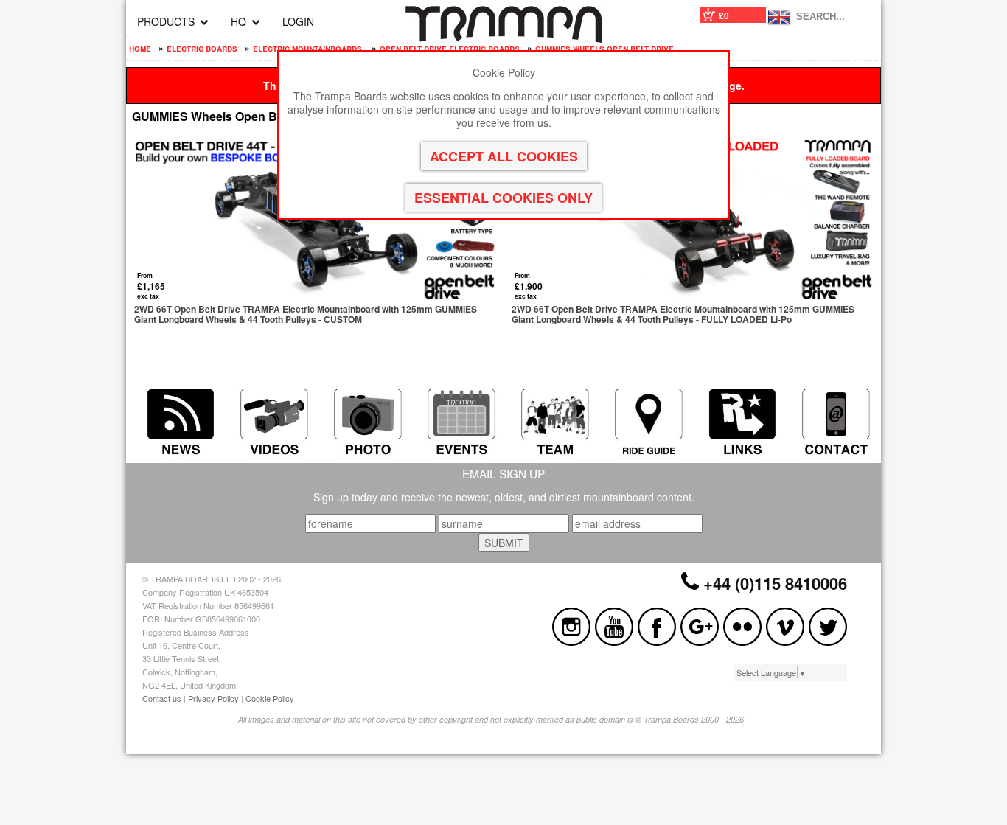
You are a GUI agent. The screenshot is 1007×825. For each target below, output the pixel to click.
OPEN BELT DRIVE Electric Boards (450, 48)
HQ (238, 21)
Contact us (161, 698)
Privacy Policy (213, 698)
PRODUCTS (166, 21)
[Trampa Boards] (503, 38)
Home (140, 48)
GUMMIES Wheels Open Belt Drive (604, 48)
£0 (724, 15)
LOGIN (298, 21)
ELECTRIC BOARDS (202, 48)
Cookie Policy (269, 698)
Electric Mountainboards (308, 48)
